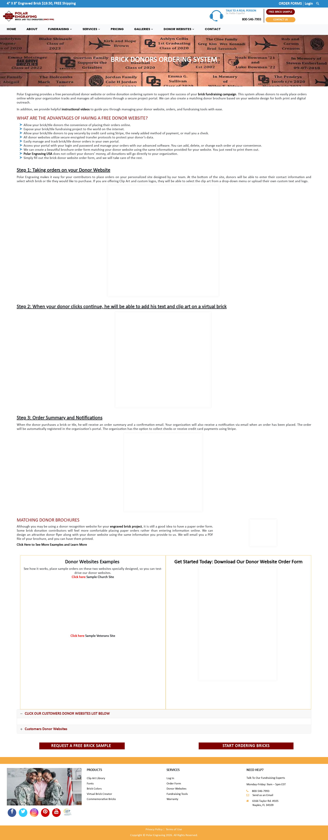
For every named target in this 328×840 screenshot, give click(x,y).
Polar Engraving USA (38, 154)
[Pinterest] (45, 812)
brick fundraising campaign (217, 94)
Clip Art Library (96, 778)
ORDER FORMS (290, 4)
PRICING (117, 29)
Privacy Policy (154, 829)
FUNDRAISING (59, 29)
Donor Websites (176, 788)
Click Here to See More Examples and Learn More (52, 544)
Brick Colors (94, 788)
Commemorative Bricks (101, 799)
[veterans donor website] (93, 663)
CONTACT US (280, 19)
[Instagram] (34, 812)
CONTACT (213, 29)
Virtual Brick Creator (99, 794)
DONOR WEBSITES (178, 29)
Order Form (174, 783)
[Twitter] (23, 812)
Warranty (172, 799)
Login (309, 4)
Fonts (90, 783)
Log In (170, 778)
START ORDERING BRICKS (246, 746)
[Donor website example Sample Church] (93, 604)
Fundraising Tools (177, 794)
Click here (79, 577)
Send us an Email (262, 795)
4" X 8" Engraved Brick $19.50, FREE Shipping (41, 3)
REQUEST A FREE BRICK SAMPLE (81, 746)
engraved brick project (126, 526)
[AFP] (67, 812)
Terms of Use (174, 829)
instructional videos (75, 109)
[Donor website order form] (237, 624)
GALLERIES (142, 29)
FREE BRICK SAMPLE (280, 11)
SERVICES (90, 29)
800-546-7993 (251, 19)
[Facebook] (12, 812)
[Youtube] (56, 812)
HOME (11, 29)
